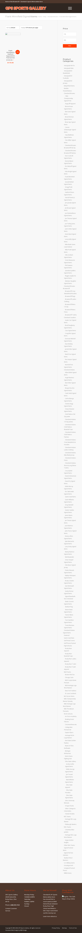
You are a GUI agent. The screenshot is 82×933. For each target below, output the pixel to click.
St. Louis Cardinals (70, 693)
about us (54, 916)
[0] (76, 8)
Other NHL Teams (69, 845)
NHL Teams (67, 827)
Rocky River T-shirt (70, 664)
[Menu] (69, 8)
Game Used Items (70, 497)
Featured (66, 635)
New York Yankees (70, 691)
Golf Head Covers (69, 640)
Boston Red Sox (70, 674)
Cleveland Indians (69, 370)
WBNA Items (67, 873)
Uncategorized (68, 865)
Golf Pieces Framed (70, 643)
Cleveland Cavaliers (70, 317)
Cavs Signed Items (70, 330)
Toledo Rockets (69, 814)
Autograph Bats (68, 68)
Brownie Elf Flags (70, 296)
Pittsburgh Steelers (70, 824)
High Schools (68, 646)
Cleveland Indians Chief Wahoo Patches (70, 434)
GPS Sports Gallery (23, 928)
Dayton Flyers (69, 732)
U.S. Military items (69, 863)
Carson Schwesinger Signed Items (70, 129)
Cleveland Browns (69, 93)
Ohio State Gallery (70, 761)
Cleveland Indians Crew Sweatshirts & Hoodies (70, 442)
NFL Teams (67, 816)
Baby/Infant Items (69, 86)
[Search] (64, 8)
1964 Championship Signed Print (68, 98)
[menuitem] (64, 8)
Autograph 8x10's (69, 65)
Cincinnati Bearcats (71, 724)
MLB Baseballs (69, 557)
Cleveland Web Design (11, 930)
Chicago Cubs (69, 677)
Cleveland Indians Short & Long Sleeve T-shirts (70, 465)
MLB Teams (67, 672)
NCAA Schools (68, 714)
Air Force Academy (70, 716)
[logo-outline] (25, 11)
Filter (69, 46)
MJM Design (23, 930)
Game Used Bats (69, 638)
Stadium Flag (69, 607)
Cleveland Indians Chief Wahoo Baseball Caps (70, 427)
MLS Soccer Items (69, 696)
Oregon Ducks (69, 806)
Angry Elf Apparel (70, 104)
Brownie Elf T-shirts (71, 315)
